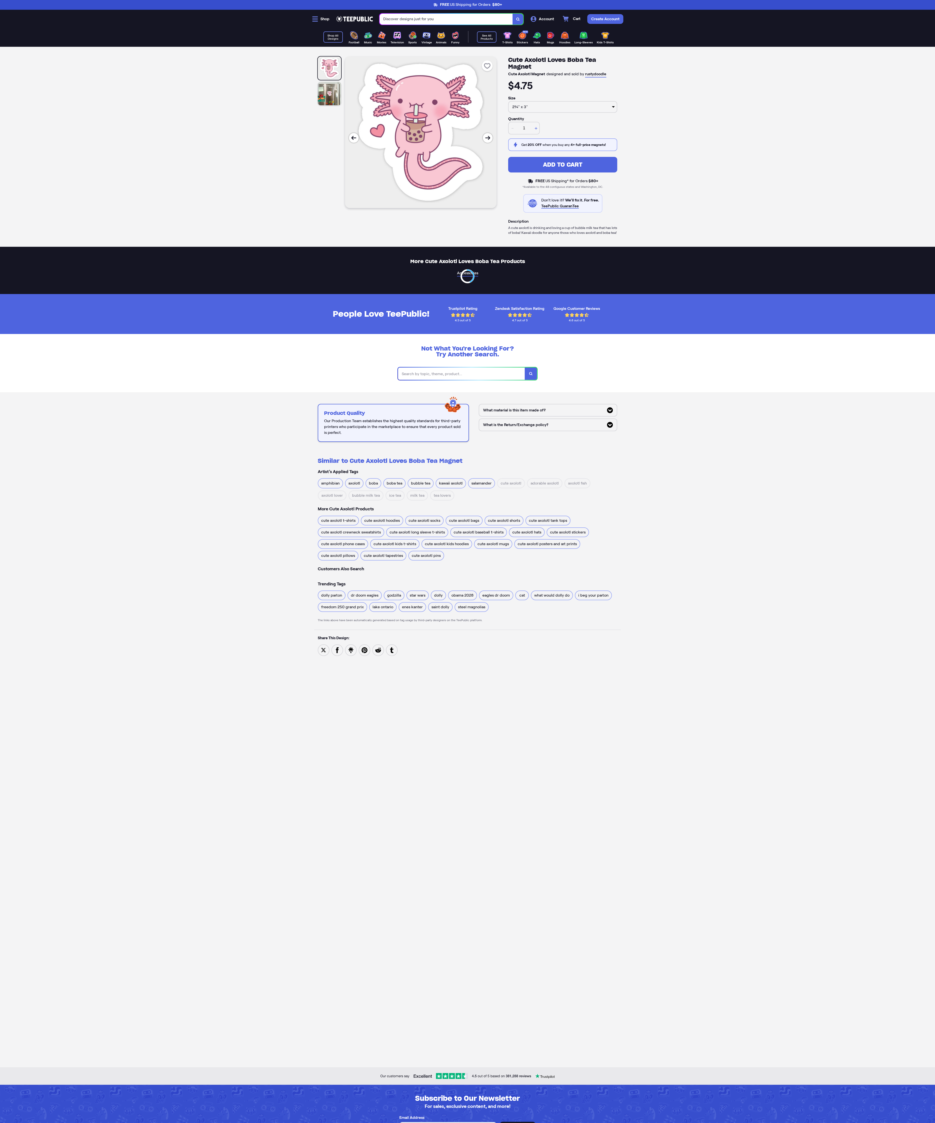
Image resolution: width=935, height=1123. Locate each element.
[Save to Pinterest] (364, 650)
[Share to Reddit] (378, 650)
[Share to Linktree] (351, 650)
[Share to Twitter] (323, 650)
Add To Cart (562, 164)
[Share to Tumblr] (392, 650)
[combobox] (446, 19)
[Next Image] (487, 138)
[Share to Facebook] (337, 650)
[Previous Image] (354, 138)
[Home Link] (354, 19)
